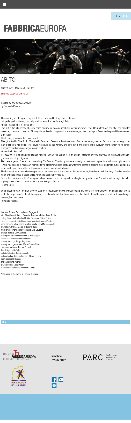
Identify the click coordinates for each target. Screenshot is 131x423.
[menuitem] (116, 16)
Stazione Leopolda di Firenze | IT (16, 93)
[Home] (34, 21)
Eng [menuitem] (117, 16)
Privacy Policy (59, 360)
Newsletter (57, 356)
